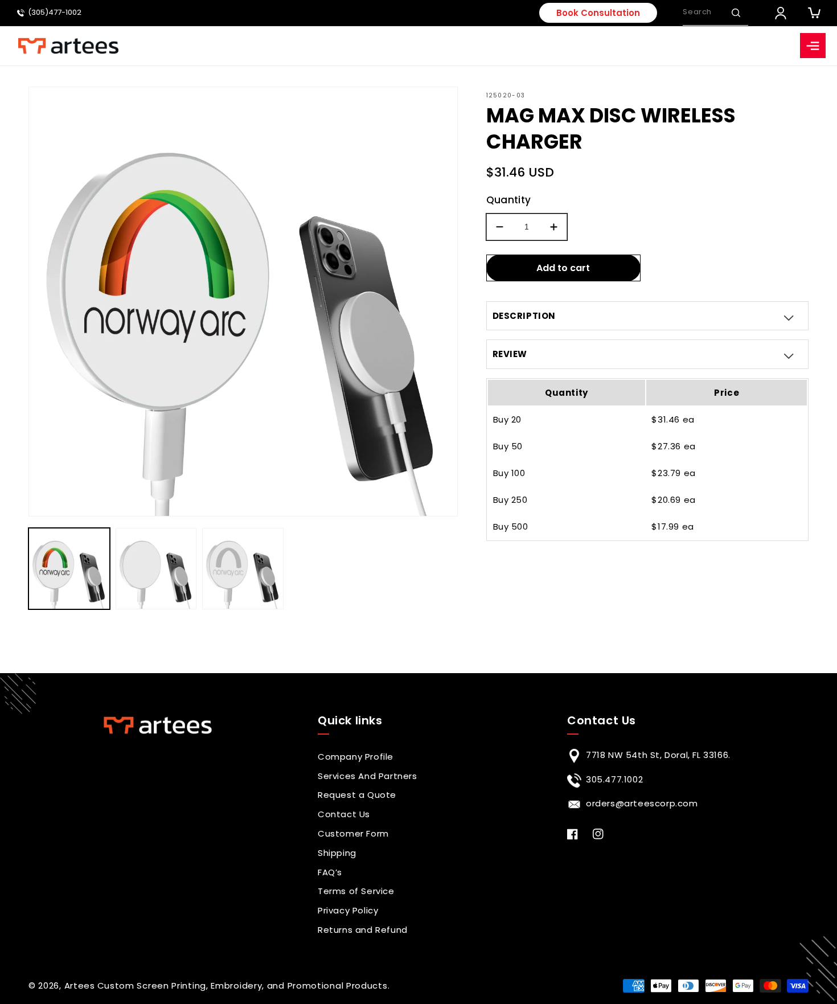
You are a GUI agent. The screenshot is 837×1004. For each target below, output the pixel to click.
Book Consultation (598, 13)
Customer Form (353, 833)
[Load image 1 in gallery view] (69, 568)
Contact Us (344, 814)
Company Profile (355, 757)
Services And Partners (367, 776)
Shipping (337, 853)
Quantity (508, 200)
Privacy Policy (348, 910)
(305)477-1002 (54, 13)
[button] (735, 12)
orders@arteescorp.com (642, 803)
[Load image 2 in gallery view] (156, 568)
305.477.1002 (614, 779)
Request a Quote (357, 795)
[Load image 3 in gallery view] (243, 568)
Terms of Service (356, 891)
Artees (79, 985)
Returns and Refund (363, 930)
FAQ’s (330, 872)
